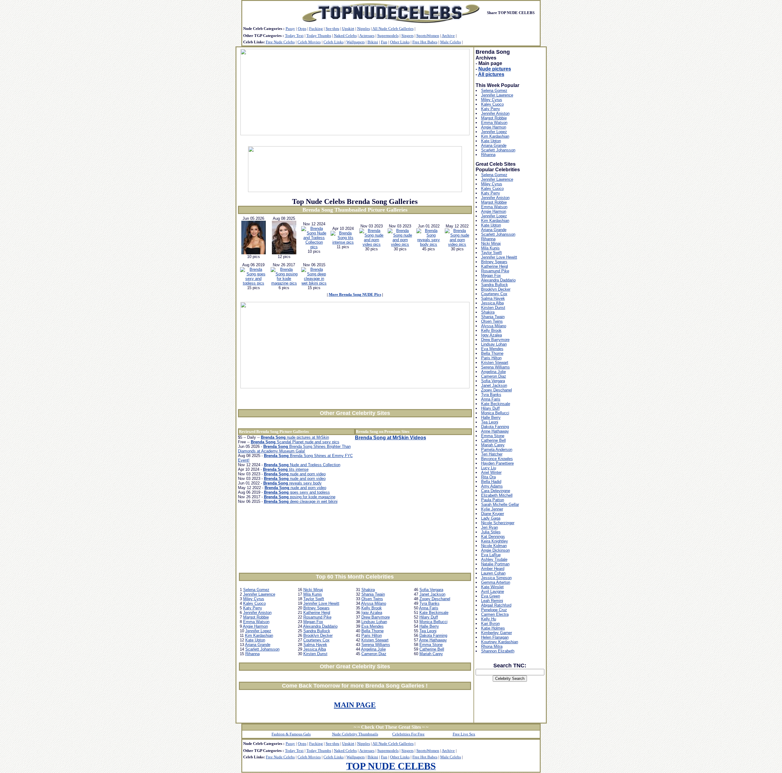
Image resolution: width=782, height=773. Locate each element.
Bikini (372, 42)
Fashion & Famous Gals (291, 734)
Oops (302, 28)
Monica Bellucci (433, 621)
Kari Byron (490, 623)
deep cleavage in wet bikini (301, 501)
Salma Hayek (315, 644)
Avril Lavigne (492, 591)
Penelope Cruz (494, 610)
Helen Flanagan (495, 637)
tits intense (286, 469)
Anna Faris (428, 608)
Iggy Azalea (371, 612)
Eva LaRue (491, 555)
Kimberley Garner (496, 632)
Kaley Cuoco (254, 603)
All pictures (491, 74)
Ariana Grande (257, 644)
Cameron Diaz (373, 653)
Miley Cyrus (253, 599)
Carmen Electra (495, 614)
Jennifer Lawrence (259, 594)
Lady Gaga (490, 518)
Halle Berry (429, 626)
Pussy (290, 28)
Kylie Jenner (492, 509)
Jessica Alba (314, 649)
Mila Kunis (312, 594)
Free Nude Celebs (280, 42)
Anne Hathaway (433, 640)
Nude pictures (494, 68)
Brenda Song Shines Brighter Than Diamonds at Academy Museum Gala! (294, 448)
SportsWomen (427, 35)
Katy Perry (252, 608)
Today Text (294, 35)
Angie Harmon (255, 626)
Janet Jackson (432, 594)
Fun (384, 42)
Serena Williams (375, 644)
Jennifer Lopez (258, 631)
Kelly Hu (488, 619)
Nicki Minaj (313, 589)
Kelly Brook (371, 608)
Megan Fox (313, 621)
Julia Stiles (491, 532)
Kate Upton (255, 640)
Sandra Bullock (316, 631)
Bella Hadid (491, 481)
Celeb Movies (309, 42)
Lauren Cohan (493, 573)
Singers (407, 35)
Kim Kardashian (259, 635)
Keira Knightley (494, 541)
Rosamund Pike (317, 617)
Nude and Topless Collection (302, 465)
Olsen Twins (372, 599)
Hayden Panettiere (497, 463)
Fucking (316, 28)
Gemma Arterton (495, 582)
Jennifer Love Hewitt (321, 603)
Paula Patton (492, 500)
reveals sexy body (292, 483)
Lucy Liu (488, 468)
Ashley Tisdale (494, 559)
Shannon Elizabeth (497, 651)
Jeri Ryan (489, 527)
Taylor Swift (313, 599)
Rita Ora (488, 477)
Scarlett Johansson (262, 649)
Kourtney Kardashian (499, 642)
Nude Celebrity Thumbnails (355, 734)
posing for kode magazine (299, 497)
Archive (448, 35)
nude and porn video (295, 474)
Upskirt (348, 28)
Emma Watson (256, 621)
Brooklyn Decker (318, 635)
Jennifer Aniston (257, 612)
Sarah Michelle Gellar (500, 504)
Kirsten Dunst (315, 653)
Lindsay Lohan (374, 621)
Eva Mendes (372, 626)
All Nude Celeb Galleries (393, 28)
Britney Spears (316, 608)
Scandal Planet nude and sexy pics (295, 442)
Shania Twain (373, 594)
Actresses (367, 35)
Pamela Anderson (496, 449)
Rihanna (252, 653)
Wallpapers (355, 42)
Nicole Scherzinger (497, 523)
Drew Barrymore (375, 617)
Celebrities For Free (408, 734)
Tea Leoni (428, 631)
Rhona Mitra (491, 646)
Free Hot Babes (424, 42)
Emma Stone (431, 644)
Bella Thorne (372, 631)
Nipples (363, 28)
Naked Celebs (345, 35)
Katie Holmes (493, 628)
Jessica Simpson (496, 577)
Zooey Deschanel (434, 599)
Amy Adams (492, 486)
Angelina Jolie (373, 649)
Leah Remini (492, 600)
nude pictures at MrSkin (295, 437)
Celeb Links (333, 42)
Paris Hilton (371, 635)
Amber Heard (492, 568)
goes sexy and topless (297, 492)
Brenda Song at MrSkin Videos (390, 437)
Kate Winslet (492, 587)
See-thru (332, 28)
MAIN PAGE (355, 705)
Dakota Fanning (433, 635)
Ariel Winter (491, 472)
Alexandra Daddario (320, 626)
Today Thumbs (318, 35)
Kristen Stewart (375, 640)
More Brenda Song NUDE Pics (355, 294)
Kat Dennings (493, 536)
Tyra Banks (429, 603)
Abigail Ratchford (496, 605)
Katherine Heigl (316, 612)
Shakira (368, 589)
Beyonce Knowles (497, 458)
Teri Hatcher (491, 454)
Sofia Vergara (431, 589)
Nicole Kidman (494, 545)
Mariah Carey (431, 653)
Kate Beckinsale (433, 612)
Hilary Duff (428, 617)
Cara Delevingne (495, 490)
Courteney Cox (316, 640)
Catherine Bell (431, 649)
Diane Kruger (492, 513)
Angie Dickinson (495, 550)
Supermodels (388, 35)
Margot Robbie (256, 617)
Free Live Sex (464, 734)
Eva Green (490, 596)
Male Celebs (450, 42)
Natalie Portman (495, 564)
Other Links (400, 42)
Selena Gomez (256, 589)
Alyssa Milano (373, 603)
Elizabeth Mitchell (497, 495)
